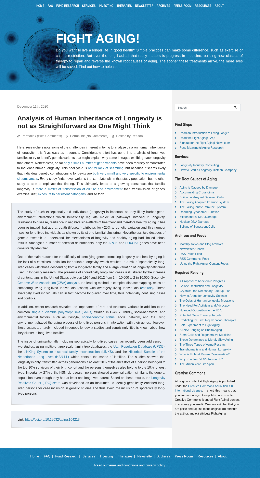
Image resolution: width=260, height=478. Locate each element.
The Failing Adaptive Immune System (204, 202)
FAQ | (49, 456)
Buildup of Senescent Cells (197, 226)
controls (147, 288)
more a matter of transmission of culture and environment (79, 189)
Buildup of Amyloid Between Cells (202, 197)
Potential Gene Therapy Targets (200, 315)
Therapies (124, 5)
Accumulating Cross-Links (197, 192)
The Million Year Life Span (197, 364)
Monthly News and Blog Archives (201, 244)
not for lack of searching (106, 168)
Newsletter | (147, 456)
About (219, 5)
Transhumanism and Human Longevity (205, 349)
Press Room (182, 5)
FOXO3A (132, 243)
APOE (113, 243)
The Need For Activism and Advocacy (205, 305)
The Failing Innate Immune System (203, 207)
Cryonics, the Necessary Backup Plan (205, 290)
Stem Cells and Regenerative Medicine (205, 334)
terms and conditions (123, 465)
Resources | (207, 456)
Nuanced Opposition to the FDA (201, 310)
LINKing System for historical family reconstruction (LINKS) (68, 352)
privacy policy (155, 465)
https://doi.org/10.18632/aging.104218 (52, 419)
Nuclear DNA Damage (194, 221)
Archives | (165, 456)
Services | (90, 456)
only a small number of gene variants (90, 163)
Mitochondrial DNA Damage (198, 216)
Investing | (108, 456)
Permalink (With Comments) (42, 136)
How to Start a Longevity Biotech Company (208, 170)
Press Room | (186, 456)
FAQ (50, 5)
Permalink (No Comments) (89, 136)
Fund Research (67, 5)
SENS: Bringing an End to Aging (201, 330)
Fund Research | (68, 456)
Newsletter (144, 5)
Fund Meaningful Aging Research (201, 147)
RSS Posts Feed (191, 253)
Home (40, 5)
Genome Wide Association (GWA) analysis (48, 283)
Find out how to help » (97, 67)
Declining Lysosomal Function (199, 212)
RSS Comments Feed (194, 258)
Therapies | (127, 456)
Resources (203, 5)
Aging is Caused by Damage (199, 187)
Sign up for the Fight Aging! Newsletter (205, 142)
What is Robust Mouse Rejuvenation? (205, 354)
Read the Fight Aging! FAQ (197, 138)
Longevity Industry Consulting (199, 165)
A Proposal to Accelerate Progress (202, 281)
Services (89, 5)
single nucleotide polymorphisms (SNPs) (61, 312)
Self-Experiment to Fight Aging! (200, 325)
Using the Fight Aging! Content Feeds (204, 263)
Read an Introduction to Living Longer (204, 133)
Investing (106, 5)
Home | (36, 456)
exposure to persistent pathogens (62, 194)
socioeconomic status (98, 317)
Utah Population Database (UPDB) (139, 346)
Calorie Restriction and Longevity (201, 286)
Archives (163, 5)
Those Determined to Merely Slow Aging (206, 339)
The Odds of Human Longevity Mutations (207, 300)
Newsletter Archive (192, 249)
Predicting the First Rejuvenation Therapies (208, 320)
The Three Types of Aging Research (203, 344)
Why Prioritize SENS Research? (201, 359)
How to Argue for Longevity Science (203, 295)
